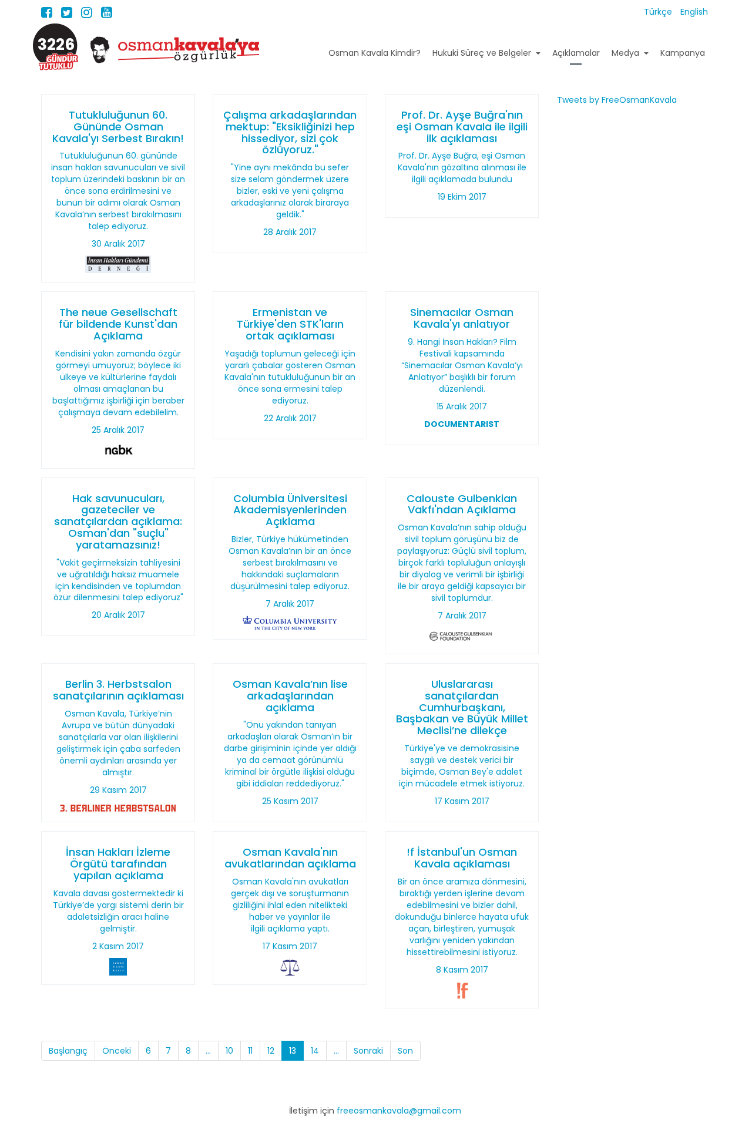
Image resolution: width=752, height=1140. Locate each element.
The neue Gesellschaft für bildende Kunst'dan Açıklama (118, 324)
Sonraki (368, 1051)
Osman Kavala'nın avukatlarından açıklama (290, 858)
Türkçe (659, 12)
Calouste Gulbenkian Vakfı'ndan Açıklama (462, 504)
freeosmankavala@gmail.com (399, 1111)
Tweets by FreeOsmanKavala (617, 100)
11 (250, 1051)
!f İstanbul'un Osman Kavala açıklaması (462, 858)
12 (270, 1051)
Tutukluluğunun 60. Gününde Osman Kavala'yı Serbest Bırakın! (118, 126)
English (694, 12)
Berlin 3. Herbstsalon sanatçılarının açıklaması (118, 690)
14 (315, 1051)
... (208, 1051)
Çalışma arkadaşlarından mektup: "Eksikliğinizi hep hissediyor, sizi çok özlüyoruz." (290, 132)
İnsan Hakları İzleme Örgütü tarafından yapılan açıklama (118, 864)
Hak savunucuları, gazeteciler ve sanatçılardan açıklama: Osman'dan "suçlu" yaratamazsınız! (118, 521)
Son (405, 1051)
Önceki (116, 1051)
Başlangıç (68, 1051)
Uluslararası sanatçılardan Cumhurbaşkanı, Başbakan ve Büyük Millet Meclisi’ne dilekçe (462, 707)
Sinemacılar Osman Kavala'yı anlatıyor (461, 318)
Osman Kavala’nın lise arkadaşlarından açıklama (290, 696)
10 (229, 1051)
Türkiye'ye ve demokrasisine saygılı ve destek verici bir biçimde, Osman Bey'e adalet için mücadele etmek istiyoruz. (462, 765)
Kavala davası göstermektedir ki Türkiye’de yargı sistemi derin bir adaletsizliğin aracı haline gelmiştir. (118, 910)
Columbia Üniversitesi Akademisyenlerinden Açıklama (290, 510)
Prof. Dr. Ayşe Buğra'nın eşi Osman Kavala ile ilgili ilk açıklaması (462, 126)
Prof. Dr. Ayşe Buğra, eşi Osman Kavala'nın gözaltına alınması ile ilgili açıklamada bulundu (462, 167)
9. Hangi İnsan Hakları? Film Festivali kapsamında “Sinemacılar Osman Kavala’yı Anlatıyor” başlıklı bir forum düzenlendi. (462, 365)
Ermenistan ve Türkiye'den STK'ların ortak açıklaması (290, 324)
